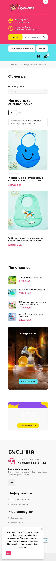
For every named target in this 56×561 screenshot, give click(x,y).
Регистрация (16, 523)
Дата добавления (26, 123)
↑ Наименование (32, 121)
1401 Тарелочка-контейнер (32, 290)
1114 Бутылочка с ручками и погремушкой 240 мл (32, 303)
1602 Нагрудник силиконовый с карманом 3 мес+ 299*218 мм (25, 239)
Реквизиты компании (20, 504)
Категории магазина (22, 48)
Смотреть (26, 381)
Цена (13, 123)
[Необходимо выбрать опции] (13, 224)
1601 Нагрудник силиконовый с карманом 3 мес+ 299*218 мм (25, 179)
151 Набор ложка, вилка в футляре (31, 315)
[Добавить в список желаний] (20, 164)
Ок (8, 553)
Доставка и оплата (20, 499)
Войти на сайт (17, 518)
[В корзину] (13, 164)
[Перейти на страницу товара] (27, 164)
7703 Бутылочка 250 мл (30, 277)
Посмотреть (26, 425)
